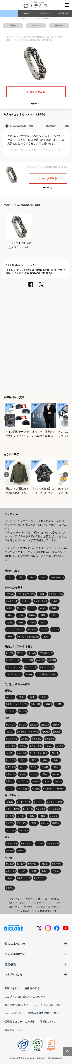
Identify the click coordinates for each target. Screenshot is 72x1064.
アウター (21, 653)
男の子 (45, 871)
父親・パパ (11, 871)
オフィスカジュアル (26, 594)
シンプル (10, 823)
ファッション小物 (14, 667)
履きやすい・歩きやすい (28, 732)
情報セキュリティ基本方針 (19, 1021)
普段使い (56, 823)
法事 (21, 622)
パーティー (25, 601)
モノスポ (55, 903)
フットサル (32, 629)
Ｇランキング (15, 899)
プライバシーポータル (48, 1005)
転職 (42, 594)
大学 (21, 615)
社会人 (56, 871)
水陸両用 (48, 704)
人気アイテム (36, 25)
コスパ (10, 788)
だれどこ (30, 899)
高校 (10, 615)
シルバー (10, 851)
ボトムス (32, 653)
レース (21, 816)
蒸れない (34, 724)
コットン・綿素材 (55, 802)
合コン (43, 608)
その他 (29, 674)
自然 (34, 823)
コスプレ (10, 888)
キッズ (27, 13)
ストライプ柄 (54, 809)
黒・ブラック (26, 843)
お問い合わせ (12, 988)
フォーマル (23, 830)
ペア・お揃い (23, 788)
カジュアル (22, 823)
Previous (6, 417)
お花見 (55, 601)
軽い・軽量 (22, 753)
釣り (46, 637)
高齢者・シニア (24, 878)
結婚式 (10, 622)
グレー (40, 843)
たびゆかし (53, 906)
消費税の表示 (32, 988)
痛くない (25, 739)
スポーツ (32, 622)
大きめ (23, 746)
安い (47, 781)
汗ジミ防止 (11, 711)
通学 (43, 615)
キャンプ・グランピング (28, 637)
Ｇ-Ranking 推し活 (46, 910)
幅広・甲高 (11, 767)
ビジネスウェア (46, 653)
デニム (10, 802)
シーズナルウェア (14, 674)
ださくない (37, 739)
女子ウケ (10, 781)
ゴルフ (44, 629)
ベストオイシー (40, 903)
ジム (43, 622)
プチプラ (58, 781)
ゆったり (60, 746)
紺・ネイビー (53, 843)
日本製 (45, 767)
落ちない (46, 732)
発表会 (32, 615)
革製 (32, 816)
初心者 (45, 864)
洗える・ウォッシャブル (17, 704)
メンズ (9, 13)
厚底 (45, 774)
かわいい (54, 816)
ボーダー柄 (28, 809)
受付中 (13, 25)
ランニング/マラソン (15, 629)
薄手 (34, 760)
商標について (47, 1021)
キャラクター (40, 878)
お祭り (10, 608)
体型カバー (11, 774)
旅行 (54, 608)
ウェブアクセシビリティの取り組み (25, 996)
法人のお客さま (14, 954)
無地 (43, 816)
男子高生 (21, 864)
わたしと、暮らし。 (19, 903)
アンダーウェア (13, 660)
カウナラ (28, 906)
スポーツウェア (47, 667)
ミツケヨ (40, 906)
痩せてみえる (12, 739)
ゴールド (21, 851)
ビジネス (10, 594)
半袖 (45, 760)
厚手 (23, 760)
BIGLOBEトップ (13, 1030)
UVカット (10, 697)
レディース (45, 13)
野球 (10, 637)
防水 (32, 697)
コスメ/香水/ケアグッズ (46, 674)
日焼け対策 (11, 746)
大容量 (10, 753)
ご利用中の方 (13, 974)
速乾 (44, 697)
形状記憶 (23, 711)
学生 (10, 878)
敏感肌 (23, 774)
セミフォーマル (56, 594)
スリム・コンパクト (39, 753)
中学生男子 (33, 864)
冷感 (21, 697)
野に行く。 (14, 906)
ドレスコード (12, 601)
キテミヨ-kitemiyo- (15, 265)
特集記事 (59, 25)
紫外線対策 (49, 739)
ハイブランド (23, 781)
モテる (56, 774)
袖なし (23, 767)
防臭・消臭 (36, 704)
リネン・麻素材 (13, 809)
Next (65, 417)
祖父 (23, 871)
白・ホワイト (12, 843)
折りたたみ (11, 760)
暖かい (56, 724)
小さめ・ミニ (36, 746)
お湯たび (55, 899)
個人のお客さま (14, 943)
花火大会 (21, 608)
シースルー (39, 802)
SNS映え (36, 788)
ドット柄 (10, 816)
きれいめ (45, 823)
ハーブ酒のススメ (25, 910)
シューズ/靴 (28, 660)
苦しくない (11, 724)
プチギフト (57, 864)
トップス (10, 653)
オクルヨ (42, 899)
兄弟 (34, 871)
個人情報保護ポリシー (17, 1005)
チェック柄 (40, 809)
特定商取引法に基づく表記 (43, 1013)
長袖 (56, 760)
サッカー (55, 629)
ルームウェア (31, 667)
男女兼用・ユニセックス (54, 788)
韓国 (56, 767)
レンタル (34, 774)
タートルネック (24, 802)
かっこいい (11, 830)
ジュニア (10, 864)
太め (49, 746)
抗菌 (59, 704)
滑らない (23, 724)
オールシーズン (57, 577)
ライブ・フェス (40, 601)
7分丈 (33, 767)
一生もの (36, 781)
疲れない (45, 724)
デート (32, 608)
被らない (57, 732)
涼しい (10, 732)
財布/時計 (51, 660)
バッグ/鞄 (40, 660)
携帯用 (55, 753)
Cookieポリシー (14, 1013)
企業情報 (10, 964)
